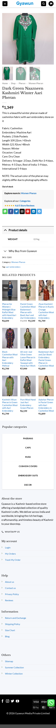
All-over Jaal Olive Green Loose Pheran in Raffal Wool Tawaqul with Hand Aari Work (27, 358)
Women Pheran (36, 83)
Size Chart (10, 630)
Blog (7, 636)
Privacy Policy (12, 594)
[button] (4, 3)
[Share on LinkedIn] (33, 211)
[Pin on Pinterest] (27, 211)
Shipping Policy (12, 624)
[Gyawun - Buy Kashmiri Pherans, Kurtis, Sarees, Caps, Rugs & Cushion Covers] (27, 3)
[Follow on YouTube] (17, 701)
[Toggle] (5, 230)
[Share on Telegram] (39, 211)
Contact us (10, 588)
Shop (13, 83)
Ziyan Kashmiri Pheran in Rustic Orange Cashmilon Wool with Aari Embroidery (46, 311)
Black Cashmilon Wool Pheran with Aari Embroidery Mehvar (10, 358)
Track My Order (13, 559)
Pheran (22, 83)
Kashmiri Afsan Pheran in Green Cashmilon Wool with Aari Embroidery (10, 405)
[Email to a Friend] (22, 211)
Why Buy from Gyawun (23, 251)
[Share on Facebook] (10, 211)
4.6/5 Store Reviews (24, 205)
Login (7, 547)
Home (5, 83)
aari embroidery (13, 267)
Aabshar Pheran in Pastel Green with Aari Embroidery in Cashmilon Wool (46, 405)
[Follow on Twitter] (12, 701)
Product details (18, 230)
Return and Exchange (15, 618)
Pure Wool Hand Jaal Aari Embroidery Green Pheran (28, 403)
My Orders (10, 553)
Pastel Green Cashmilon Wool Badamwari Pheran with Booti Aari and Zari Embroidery (28, 311)
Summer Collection (14, 667)
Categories (25, 200)
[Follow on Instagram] (7, 701)
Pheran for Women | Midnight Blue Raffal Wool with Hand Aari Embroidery (9, 311)
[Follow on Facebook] (2, 701)
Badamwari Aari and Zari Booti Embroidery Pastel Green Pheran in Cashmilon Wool (46, 358)
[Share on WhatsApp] (5, 211)
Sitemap (9, 661)
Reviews (9, 600)
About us (9, 581)
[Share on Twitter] (16, 211)
